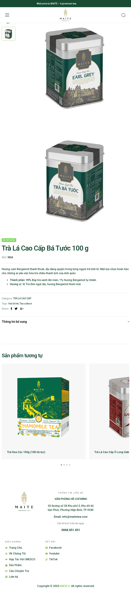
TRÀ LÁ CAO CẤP (22, 298)
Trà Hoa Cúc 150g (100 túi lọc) (26, 452)
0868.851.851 (70, 530)
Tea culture (26, 303)
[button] (7, 15)
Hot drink (13, 303)
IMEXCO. (65, 586)
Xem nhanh (78, 371)
